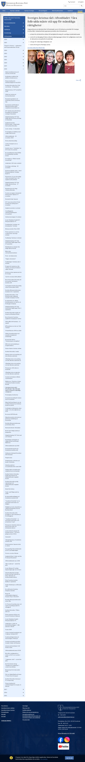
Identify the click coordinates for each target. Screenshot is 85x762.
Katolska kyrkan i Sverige (8, 710)
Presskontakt (26, 719)
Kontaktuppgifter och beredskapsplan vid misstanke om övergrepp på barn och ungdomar (31, 716)
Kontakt (3, 716)
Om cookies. (44, 759)
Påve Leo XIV (26, 708)
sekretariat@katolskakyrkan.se (66, 717)
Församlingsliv (5, 712)
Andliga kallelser (26, 710)
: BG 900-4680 (66, 733)
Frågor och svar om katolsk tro (30, 712)
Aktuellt (3, 714)
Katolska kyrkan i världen (7, 708)
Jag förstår (69, 758)
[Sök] (82, 5)
